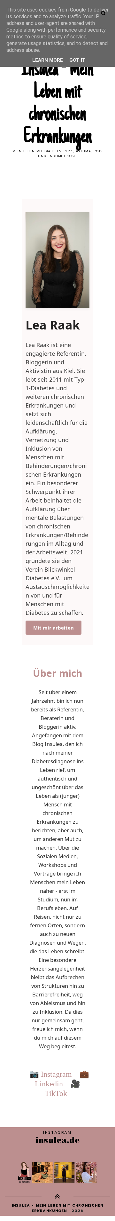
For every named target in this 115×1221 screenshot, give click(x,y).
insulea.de (57, 1140)
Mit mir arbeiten (53, 627)
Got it (77, 60)
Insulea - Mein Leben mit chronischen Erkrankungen (57, 104)
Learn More (47, 60)
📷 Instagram (50, 1074)
